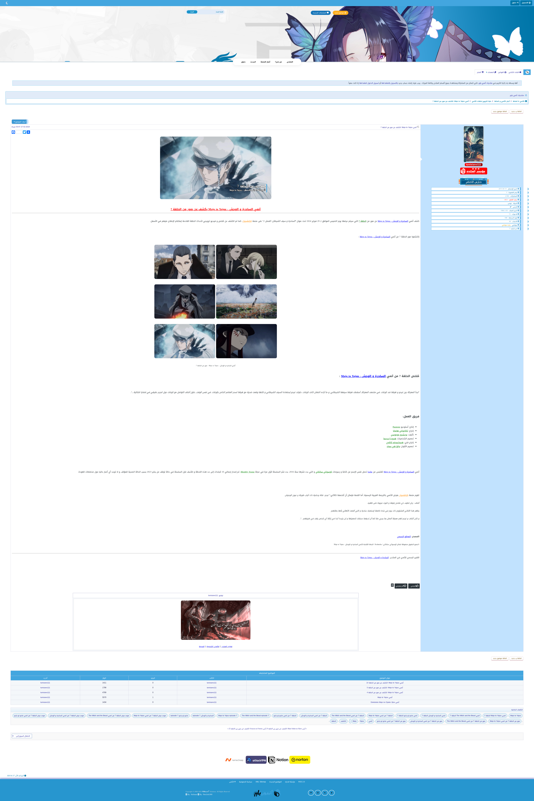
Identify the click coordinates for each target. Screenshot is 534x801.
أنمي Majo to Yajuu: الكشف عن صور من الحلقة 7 (399, 127)
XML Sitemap (261, 781)
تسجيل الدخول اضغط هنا (369, 83)
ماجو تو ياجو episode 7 (179, 715)
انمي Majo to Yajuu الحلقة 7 (495, 715)
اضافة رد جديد (516, 111)
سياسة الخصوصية (245, 781)
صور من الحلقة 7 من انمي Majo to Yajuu (505, 721)
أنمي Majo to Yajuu (385, 697)
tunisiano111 (212, 682)
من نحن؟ (278, 61)
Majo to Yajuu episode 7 (227, 715)
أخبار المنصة (265, 61)
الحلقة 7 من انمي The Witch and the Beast (348, 715)
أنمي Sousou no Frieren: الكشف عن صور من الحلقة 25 (247, 729)
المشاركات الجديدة (319, 12)
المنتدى (290, 61)
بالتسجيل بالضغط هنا (389, 83)
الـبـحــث (253, 61)
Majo (354, 721)
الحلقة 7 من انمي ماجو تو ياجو (285, 715)
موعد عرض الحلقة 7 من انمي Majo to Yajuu (150, 715)
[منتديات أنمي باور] (267, 793)
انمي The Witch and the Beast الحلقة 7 (465, 715)
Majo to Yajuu (515, 715)
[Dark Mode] (7, 3)
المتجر (479, 72)
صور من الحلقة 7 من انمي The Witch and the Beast (466, 721)
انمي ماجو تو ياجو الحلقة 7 (407, 715)
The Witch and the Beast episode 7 (255, 715)
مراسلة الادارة (290, 781)
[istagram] (318, 793)
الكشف (343, 721)
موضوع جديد (339, 12)
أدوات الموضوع (20, 121)
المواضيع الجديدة (275, 781)
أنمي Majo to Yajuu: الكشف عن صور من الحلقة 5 (385, 687)
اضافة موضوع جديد (500, 111)
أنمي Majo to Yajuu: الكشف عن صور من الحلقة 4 (385, 692)
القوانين (501, 72)
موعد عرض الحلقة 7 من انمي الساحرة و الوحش (67, 715)
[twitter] (325, 793)
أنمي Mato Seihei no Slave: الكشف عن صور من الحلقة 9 (286, 729)
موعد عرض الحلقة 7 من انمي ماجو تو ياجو (29, 715)
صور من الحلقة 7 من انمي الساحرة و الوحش (426, 721)
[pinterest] (311, 793)
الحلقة (334, 721)
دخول (243, 61)
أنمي (370, 721)
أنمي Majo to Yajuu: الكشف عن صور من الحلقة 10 (384, 682)
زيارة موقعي (506, 225)
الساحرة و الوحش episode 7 (203, 715)
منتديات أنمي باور (485, 83)
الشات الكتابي (514, 72)
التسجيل (525, 2)
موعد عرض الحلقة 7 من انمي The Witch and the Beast (109, 715)
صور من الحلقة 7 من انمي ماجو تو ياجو (391, 721)
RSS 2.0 (301, 781)
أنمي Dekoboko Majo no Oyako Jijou (385, 702)
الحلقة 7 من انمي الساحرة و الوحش (314, 715)
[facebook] (332, 793)
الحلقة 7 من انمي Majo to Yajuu (381, 715)
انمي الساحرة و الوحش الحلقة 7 (433, 715)
